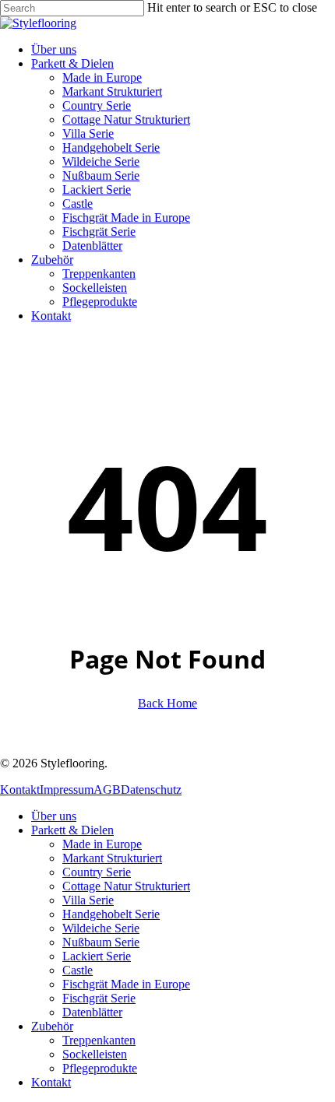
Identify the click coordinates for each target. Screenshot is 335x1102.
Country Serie (96, 872)
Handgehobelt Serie (111, 914)
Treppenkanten (99, 1040)
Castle (77, 970)
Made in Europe (102, 844)
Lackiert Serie (96, 956)
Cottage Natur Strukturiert (126, 886)
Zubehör (52, 1026)
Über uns (53, 816)
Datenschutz (151, 789)
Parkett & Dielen (72, 830)
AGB (107, 789)
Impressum (66, 789)
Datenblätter (92, 1012)
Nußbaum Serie (100, 942)
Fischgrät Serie (99, 998)
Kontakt (20, 789)
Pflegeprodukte (99, 1068)
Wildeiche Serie (100, 928)
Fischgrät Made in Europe (126, 984)
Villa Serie (88, 900)
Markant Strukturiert (112, 858)
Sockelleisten (94, 1054)
